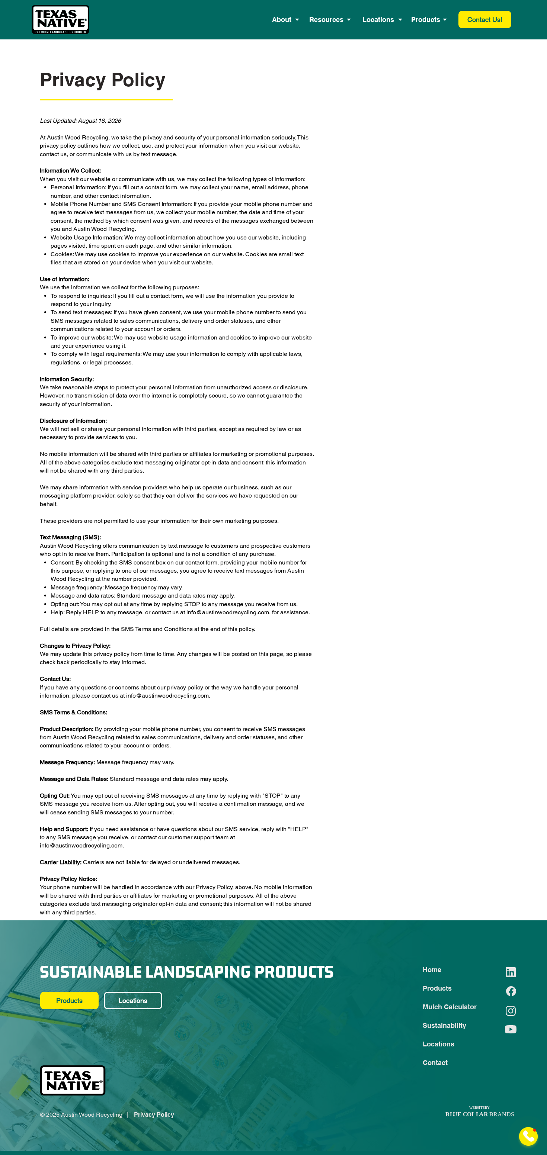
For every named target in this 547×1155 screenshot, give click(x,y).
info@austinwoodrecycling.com (227, 612)
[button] (281, 19)
